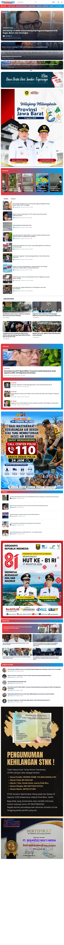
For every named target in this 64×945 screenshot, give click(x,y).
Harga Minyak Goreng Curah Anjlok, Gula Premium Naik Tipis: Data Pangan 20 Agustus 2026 (35, 394)
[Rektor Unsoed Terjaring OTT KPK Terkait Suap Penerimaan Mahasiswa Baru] (4, 676)
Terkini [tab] (6, 199)
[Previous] (3, 181)
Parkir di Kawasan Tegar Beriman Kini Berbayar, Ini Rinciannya (25, 523)
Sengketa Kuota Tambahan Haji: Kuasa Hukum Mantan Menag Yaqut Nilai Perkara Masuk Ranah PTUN (16, 335)
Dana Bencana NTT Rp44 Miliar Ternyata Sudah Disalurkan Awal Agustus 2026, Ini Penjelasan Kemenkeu (30, 372)
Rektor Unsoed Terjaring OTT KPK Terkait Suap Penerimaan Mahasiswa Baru (29, 505)
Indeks (4, 6)
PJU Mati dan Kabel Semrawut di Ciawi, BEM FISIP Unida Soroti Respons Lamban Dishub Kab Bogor (34, 496)
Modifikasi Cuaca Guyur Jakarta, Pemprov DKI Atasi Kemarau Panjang (16, 314)
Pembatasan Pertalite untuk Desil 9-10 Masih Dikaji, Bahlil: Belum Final (16, 657)
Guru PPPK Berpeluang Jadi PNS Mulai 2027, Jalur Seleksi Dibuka (26, 532)
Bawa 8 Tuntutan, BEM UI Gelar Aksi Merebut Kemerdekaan (47, 334)
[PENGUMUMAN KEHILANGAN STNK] (4, 682)
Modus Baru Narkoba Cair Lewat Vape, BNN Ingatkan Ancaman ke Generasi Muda (17, 627)
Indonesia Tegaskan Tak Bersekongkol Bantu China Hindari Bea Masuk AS (31, 385)
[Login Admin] (62, 2)
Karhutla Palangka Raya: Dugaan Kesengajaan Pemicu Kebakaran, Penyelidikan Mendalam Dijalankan (45, 644)
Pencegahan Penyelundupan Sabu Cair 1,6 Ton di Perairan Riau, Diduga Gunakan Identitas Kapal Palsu (46, 658)
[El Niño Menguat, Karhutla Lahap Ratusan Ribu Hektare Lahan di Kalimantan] (6, 182)
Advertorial (11, 6)
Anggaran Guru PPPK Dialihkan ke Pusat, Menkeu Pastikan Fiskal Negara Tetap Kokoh (34, 403)
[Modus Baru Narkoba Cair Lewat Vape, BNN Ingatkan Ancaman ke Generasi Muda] (4, 695)
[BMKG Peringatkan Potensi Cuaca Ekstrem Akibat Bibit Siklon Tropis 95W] (34, 182)
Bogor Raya (31, 6)
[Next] (60, 181)
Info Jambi (58, 6)
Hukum (52, 6)
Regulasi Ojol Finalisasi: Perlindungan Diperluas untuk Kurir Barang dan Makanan (47, 314)
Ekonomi (45, 6)
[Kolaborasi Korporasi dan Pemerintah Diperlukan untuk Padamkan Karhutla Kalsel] (47, 182)
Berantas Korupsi (21, 6)
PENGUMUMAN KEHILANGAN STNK (17, 681)
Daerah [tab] (13, 199)
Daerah (39, 6)
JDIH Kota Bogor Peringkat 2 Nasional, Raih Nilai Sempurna (24, 514)
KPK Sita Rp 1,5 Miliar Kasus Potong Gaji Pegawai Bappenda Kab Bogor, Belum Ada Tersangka (34, 669)
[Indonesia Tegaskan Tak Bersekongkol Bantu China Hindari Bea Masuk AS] (4, 701)
